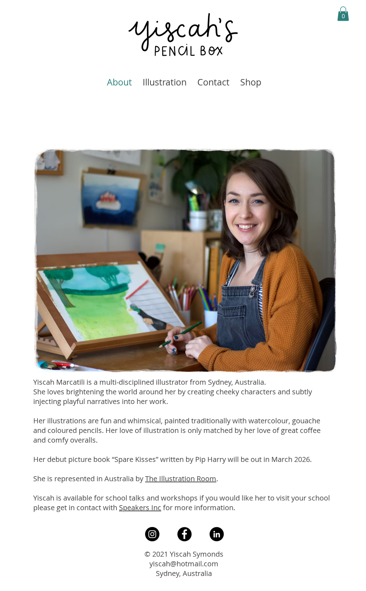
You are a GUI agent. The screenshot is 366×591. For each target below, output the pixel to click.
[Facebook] (184, 534)
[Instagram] (152, 534)
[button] (343, 13)
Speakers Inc (140, 507)
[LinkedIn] (216, 534)
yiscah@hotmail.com (183, 563)
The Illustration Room (180, 478)
